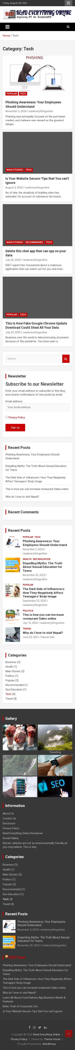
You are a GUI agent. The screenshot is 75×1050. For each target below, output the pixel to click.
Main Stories (15, 170)
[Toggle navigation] (7, 27)
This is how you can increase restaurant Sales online (36, 489)
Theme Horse (52, 1039)
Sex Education (41, 559)
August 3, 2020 (14, 187)
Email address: (14, 401)
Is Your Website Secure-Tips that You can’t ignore (32, 1011)
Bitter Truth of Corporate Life (20, 1006)
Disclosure (9, 823)
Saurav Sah (47, 637)
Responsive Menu (68, 3)
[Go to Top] (68, 1033)
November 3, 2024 (15, 111)
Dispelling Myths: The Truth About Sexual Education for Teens (42, 566)
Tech (23, 93)
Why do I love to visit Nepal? (22, 496)
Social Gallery (11, 838)
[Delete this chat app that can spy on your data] (37, 225)
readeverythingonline (41, 111)
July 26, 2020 (13, 259)
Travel (27, 628)
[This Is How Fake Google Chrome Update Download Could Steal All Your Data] (37, 297)
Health (27, 559)
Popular (12, 93)
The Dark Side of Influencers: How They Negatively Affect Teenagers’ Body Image (44, 592)
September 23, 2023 (34, 600)
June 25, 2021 (31, 637)
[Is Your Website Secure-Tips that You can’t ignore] (37, 153)
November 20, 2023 (34, 575)
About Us (8, 813)
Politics (28, 611)
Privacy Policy (17, 417)
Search (66, 359)
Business (10, 662)
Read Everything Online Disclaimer (23, 833)
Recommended (34, 242)
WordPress (49, 1044)
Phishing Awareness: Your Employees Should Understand (45, 543)
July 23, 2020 (13, 332)
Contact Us (9, 818)
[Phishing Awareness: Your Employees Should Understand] (37, 77)
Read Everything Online (46, 1034)
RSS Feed (17, 957)
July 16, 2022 (30, 622)
